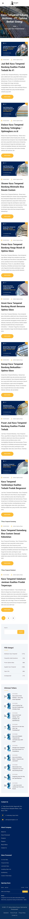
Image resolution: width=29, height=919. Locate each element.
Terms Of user (13, 913)
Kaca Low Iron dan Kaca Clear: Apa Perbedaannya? (18, 728)
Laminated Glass (5, 866)
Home (14, 26)
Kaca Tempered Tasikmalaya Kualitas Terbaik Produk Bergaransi (13, 485)
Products (3, 838)
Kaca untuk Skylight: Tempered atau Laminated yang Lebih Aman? (17, 738)
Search (6, 627)
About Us (3, 832)
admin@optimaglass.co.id (11, 819)
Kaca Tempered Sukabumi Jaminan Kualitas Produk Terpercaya (13, 582)
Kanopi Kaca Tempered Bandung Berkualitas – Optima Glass (12, 367)
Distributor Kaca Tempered (10, 654)
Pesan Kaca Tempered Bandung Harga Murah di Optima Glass (13, 248)
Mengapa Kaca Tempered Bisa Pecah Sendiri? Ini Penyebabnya (18, 749)
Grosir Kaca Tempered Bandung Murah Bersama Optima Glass (13, 306)
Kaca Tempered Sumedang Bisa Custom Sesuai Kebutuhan (13, 533)
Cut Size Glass (4, 859)
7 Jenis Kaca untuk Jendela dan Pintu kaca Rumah (18, 786)
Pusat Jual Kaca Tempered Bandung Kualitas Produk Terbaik (13, 426)
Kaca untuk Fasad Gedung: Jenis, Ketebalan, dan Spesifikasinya (16, 717)
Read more (7, 96)
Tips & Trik (6, 671)
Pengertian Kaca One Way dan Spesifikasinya (18, 777)
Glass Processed (5, 835)
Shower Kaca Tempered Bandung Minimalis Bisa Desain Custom (12, 187)
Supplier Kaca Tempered (10, 667)
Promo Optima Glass (9, 662)
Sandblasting (4, 872)
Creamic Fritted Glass (6, 875)
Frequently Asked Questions (11, 658)
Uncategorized (7, 675)
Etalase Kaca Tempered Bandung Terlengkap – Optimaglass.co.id (12, 128)
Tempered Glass (5, 863)
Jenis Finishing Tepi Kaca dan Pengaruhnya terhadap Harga (17, 707)
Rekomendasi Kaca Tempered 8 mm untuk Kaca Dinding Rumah (17, 768)
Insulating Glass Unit (6, 869)
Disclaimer (6, 913)
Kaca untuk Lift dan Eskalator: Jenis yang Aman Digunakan (17, 697)
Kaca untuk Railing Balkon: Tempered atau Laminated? (18, 759)
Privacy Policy (22, 913)
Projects (3, 841)
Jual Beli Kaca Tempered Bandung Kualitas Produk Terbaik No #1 (13, 67)
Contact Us (4, 848)
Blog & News (4, 844)
